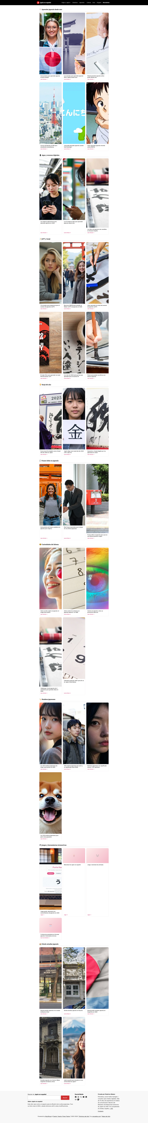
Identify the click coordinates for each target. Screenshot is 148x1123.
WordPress (48, 1116)
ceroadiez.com (96, 1116)
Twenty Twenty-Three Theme (61, 1116)
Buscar (65, 1097)
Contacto (100, 1111)
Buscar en (37, 1094)
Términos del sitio (84, 1116)
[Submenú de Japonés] (84, 2)
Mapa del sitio (106, 1116)
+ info (111, 1108)
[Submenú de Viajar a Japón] (70, 2)
